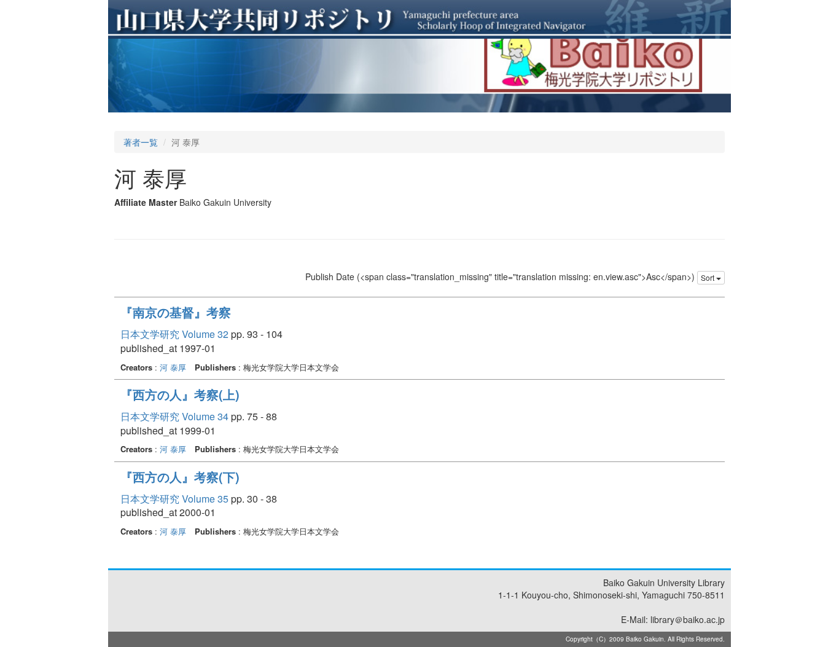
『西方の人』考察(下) (180, 476)
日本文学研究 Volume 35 (174, 499)
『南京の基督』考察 (175, 312)
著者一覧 (140, 142)
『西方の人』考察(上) (180, 394)
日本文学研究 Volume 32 (174, 334)
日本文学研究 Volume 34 (174, 416)
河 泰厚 (173, 367)
